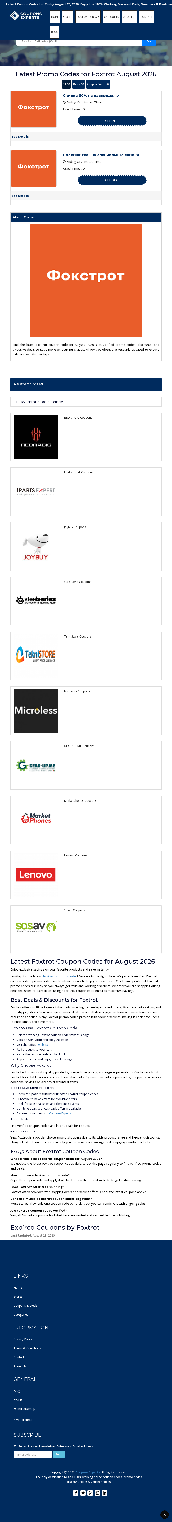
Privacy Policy (23, 1339)
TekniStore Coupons (78, 636)
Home (18, 1288)
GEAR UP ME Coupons (79, 746)
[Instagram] (97, 1493)
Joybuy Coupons (75, 527)
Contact (19, 1357)
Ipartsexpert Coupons (78, 472)
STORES (67, 17)
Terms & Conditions (27, 1348)
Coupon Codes (98, 84)
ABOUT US (129, 17)
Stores (18, 1297)
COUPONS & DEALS (88, 17)
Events (18, 1400)
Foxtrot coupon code (59, 976)
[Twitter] (83, 1493)
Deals (78, 84)
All (66, 84)
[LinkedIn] (104, 1493)
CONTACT (146, 17)
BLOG (54, 32)
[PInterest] (90, 1493)
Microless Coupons (77, 691)
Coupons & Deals (26, 1306)
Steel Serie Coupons (77, 582)
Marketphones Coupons (80, 801)
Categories (21, 1315)
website (43, 1045)
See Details (21, 136)
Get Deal (112, 121)
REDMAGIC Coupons (78, 418)
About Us (20, 1366)
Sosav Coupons (74, 910)
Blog (17, 1391)
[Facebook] (75, 1493)
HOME (55, 17)
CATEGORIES (111, 17)
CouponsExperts (60, 1113)
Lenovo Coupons (75, 855)
